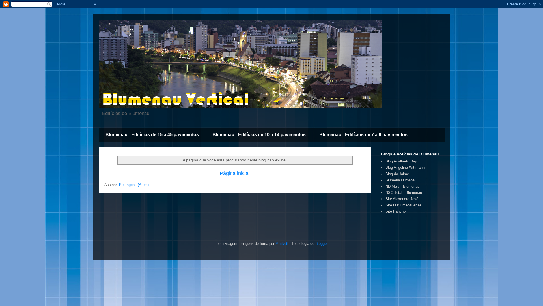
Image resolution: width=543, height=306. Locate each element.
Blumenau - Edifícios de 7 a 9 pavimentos (363, 134)
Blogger (321, 243)
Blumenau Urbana (400, 180)
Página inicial (235, 173)
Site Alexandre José (401, 199)
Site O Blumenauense (403, 205)
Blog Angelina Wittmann (405, 167)
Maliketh (282, 243)
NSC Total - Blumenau (403, 193)
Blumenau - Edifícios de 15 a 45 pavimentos (152, 134)
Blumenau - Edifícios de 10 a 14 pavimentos (259, 134)
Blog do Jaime (397, 174)
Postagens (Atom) (134, 185)
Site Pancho (395, 211)
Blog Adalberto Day (401, 161)
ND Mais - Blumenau (402, 186)
